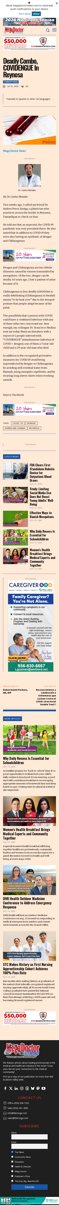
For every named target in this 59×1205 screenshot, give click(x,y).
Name (13, 1133)
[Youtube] (43, 1088)
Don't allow (25, 13)
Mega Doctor (20, 1171)
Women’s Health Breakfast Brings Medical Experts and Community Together (42, 557)
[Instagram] (21, 1088)
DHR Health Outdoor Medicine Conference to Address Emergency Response (27, 902)
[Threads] (27, 1088)
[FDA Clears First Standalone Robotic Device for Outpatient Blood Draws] (15, 471)
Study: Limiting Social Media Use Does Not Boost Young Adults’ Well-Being (42, 496)
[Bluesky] (32, 1088)
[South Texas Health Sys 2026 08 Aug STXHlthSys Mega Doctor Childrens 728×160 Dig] (29, 256)
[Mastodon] (38, 1088)
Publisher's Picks (22, 1176)
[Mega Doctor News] (13, 30)
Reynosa (34, 428)
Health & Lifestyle (22, 1166)
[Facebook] (5, 1088)
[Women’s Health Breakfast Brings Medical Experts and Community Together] (15, 556)
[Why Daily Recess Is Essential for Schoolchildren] (15, 537)
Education (19, 1162)
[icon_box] (16, 1103)
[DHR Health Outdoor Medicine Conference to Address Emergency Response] (29, 880)
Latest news (12, 457)
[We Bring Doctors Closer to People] (22, 1050)
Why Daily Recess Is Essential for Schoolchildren (42, 535)
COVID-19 (18, 423)
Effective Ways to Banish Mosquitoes (42, 514)
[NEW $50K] (29, 43)
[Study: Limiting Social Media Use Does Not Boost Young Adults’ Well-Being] (15, 495)
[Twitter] (10, 1088)
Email (13, 1142)
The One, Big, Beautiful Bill (26, 1181)
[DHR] (29, 1203)
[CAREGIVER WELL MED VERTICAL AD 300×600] (30, 626)
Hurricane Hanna (15, 428)
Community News (11, 82)
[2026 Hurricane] (29, 22)
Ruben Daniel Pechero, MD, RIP (15, 691)
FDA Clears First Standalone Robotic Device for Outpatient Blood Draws (42, 473)
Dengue (31, 423)
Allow (36, 13)
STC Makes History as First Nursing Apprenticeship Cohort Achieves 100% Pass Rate (27, 968)
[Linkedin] (16, 1088)
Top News (19, 1152)
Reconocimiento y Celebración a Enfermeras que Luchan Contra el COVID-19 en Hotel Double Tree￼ (46, 697)
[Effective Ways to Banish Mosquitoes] (15, 519)
